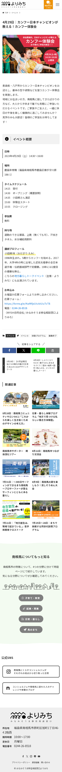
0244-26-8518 (19, 308)
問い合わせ (45, 762)
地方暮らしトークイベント (29, 276)
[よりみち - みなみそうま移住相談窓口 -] (13, 4)
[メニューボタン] (57, 4)
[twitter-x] (27, 756)
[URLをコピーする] (53, 350)
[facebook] (23, 756)
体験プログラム (39, 335)
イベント (11, 335)
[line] (35, 756)
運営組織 (35, 762)
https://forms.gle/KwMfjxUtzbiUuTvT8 (27, 303)
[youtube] (39, 756)
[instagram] (31, 756)
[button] (9, 350)
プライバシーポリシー (21, 762)
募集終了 (53, 335)
